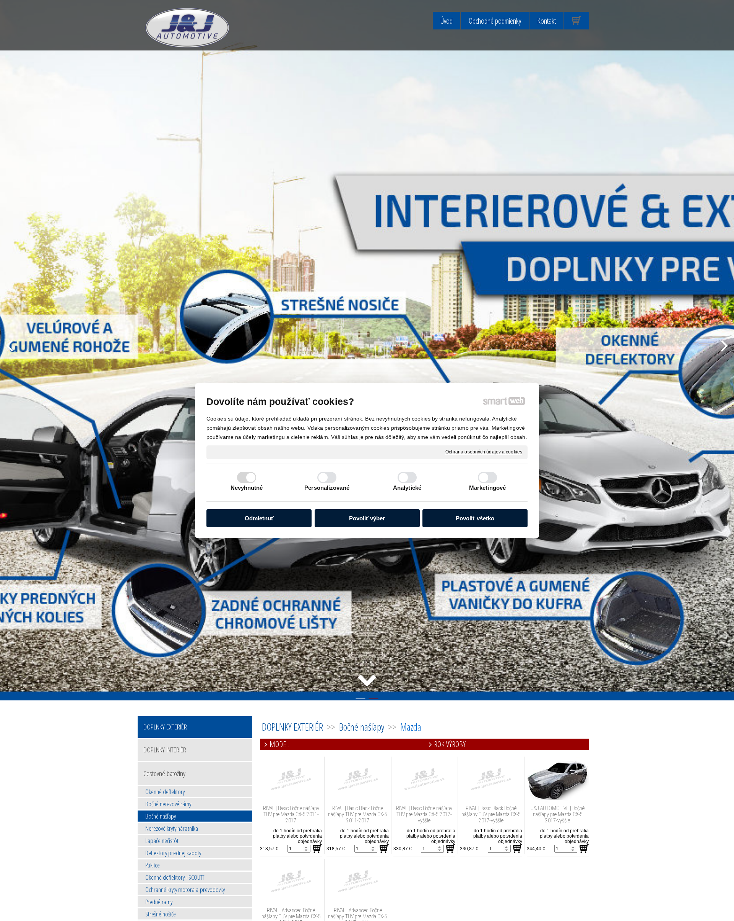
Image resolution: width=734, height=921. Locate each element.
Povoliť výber (367, 518)
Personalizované (326, 487)
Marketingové (487, 487)
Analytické (407, 487)
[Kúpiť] (317, 848)
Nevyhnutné (247, 487)
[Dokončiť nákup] (576, 20)
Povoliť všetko (475, 518)
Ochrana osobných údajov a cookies (483, 451)
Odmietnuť (259, 518)
